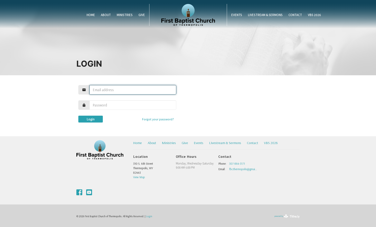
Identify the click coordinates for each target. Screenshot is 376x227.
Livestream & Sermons (265, 15)
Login (91, 119)
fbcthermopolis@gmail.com (243, 169)
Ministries (125, 15)
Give (141, 15)
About (106, 15)
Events (236, 15)
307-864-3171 (237, 163)
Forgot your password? (158, 119)
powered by (284, 219)
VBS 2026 (314, 15)
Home (91, 15)
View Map (139, 177)
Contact (295, 15)
